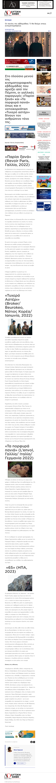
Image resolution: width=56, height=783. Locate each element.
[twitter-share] (34, 742)
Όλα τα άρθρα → (21, 763)
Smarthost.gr (17, 781)
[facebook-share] (31, 742)
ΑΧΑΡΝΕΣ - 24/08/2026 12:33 (44, 131)
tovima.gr (11, 726)
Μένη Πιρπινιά (18, 750)
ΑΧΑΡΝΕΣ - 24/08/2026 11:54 (44, 140)
